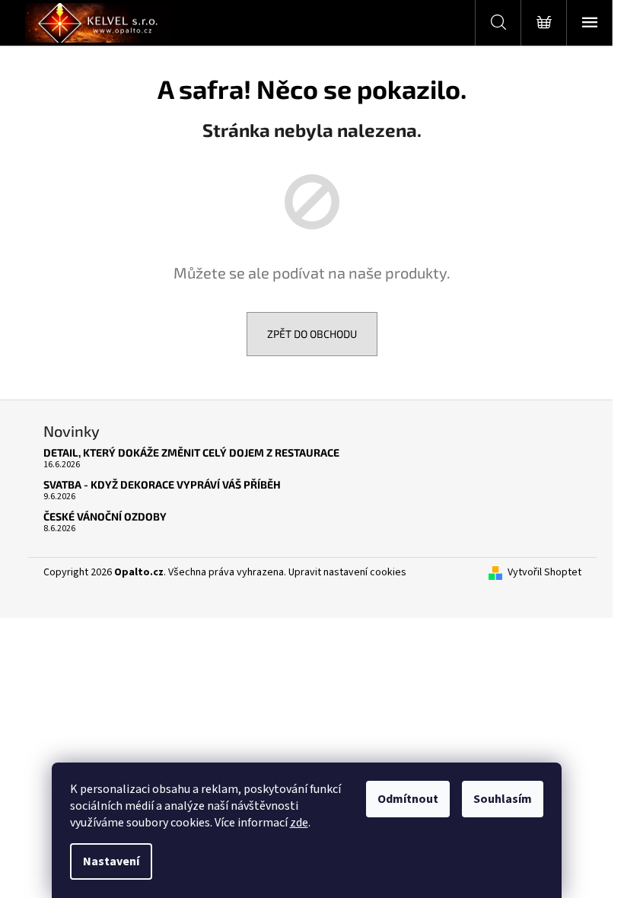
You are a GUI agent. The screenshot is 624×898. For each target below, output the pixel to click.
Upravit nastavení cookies (347, 572)
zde (299, 822)
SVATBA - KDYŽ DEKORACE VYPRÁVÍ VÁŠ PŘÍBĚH (162, 484)
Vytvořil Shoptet (544, 572)
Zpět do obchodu (312, 333)
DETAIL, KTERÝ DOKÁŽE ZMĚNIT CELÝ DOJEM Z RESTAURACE (191, 452)
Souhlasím (502, 799)
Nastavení (111, 861)
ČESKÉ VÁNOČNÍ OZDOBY (105, 516)
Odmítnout (407, 799)
